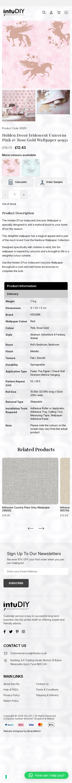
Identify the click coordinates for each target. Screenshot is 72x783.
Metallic (34, 351)
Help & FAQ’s (10, 689)
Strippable (36, 401)
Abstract (35, 334)
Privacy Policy (11, 695)
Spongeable (37, 364)
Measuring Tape (39, 415)
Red (32, 321)
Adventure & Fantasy (53, 334)
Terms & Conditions (47, 689)
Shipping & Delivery (47, 695)
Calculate (20, 181)
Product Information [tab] (21, 286)
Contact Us (42, 683)
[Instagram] (23, 632)
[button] (46, 775)
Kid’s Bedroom (38, 344)
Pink (32, 327)
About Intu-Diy (11, 683)
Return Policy (11, 700)
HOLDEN (35, 314)
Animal (34, 338)
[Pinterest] (17, 632)
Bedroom (54, 344)
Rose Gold (43, 327)
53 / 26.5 (35, 381)
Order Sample (54, 181)
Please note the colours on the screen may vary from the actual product (48, 429)
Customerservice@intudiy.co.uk (28, 653)
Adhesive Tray (38, 411)
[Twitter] (11, 632)
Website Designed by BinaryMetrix (22, 731)
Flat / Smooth (37, 357)
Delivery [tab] (13, 294)
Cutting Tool (55, 411)
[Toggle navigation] (66, 12)
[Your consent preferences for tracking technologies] (6, 777)
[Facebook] (4, 632)
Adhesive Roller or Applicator (47, 408)
